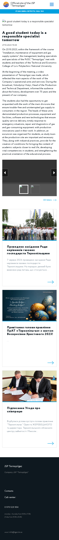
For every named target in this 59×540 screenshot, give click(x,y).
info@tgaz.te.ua (15, 532)
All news (47, 200)
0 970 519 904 (11, 507)
